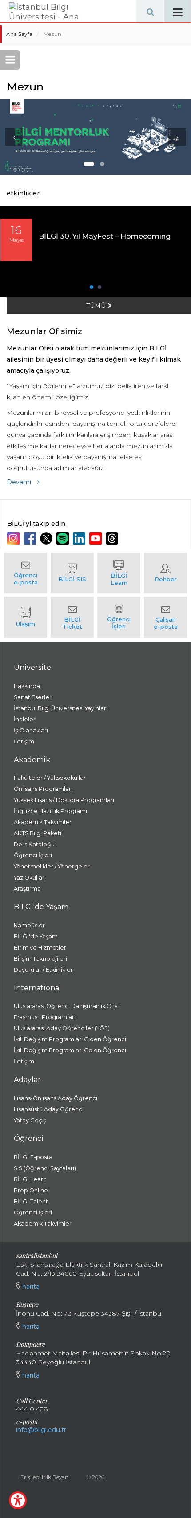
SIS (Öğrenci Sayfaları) (45, 1168)
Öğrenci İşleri (33, 855)
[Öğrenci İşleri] (118, 617)
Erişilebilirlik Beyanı (45, 1477)
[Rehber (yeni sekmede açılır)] (165, 573)
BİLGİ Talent (31, 1201)
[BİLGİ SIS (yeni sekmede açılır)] (72, 573)
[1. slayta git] (89, 164)
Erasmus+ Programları (45, 1017)
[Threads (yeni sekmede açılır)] (113, 538)
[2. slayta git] (102, 164)
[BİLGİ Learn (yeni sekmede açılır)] (118, 573)
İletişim (24, 741)
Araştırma (27, 888)
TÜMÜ (96, 306)
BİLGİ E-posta (33, 1157)
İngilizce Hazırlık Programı (50, 811)
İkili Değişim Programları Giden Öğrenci (70, 1039)
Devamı (20, 482)
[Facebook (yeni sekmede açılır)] (31, 538)
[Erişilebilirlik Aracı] (18, 1500)
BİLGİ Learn (30, 1179)
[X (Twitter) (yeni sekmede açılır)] (47, 538)
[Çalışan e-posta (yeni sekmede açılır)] (165, 617)
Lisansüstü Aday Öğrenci (49, 1109)
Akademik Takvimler (43, 822)
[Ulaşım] (25, 617)
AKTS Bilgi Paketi (37, 833)
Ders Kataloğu (34, 844)
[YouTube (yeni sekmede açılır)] (96, 538)
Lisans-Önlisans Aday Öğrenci (55, 1098)
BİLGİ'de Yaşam (36, 936)
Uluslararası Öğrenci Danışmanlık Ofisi (66, 1006)
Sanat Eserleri (33, 697)
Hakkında (27, 686)
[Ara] (150, 11)
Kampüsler (29, 925)
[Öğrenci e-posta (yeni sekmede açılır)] (25, 573)
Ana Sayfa (19, 34)
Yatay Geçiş (30, 1120)
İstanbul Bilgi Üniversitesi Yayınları (60, 708)
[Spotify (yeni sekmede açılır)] (63, 538)
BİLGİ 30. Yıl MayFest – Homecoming (105, 236)
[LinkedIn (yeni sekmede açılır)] (80, 538)
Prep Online (31, 1190)
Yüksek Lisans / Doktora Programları (64, 800)
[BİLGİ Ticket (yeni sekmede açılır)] (72, 617)
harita (30, 1287)
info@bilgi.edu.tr (41, 1430)
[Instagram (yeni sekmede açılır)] (14, 538)
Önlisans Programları (43, 789)
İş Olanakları (31, 730)
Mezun (52, 34)
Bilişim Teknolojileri (40, 958)
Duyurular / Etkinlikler (43, 969)
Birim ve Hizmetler (40, 947)
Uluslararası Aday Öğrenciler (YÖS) (62, 1028)
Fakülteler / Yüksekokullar (50, 778)
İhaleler (25, 719)
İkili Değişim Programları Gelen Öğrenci (70, 1050)
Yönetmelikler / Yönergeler (52, 866)
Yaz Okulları (30, 877)
